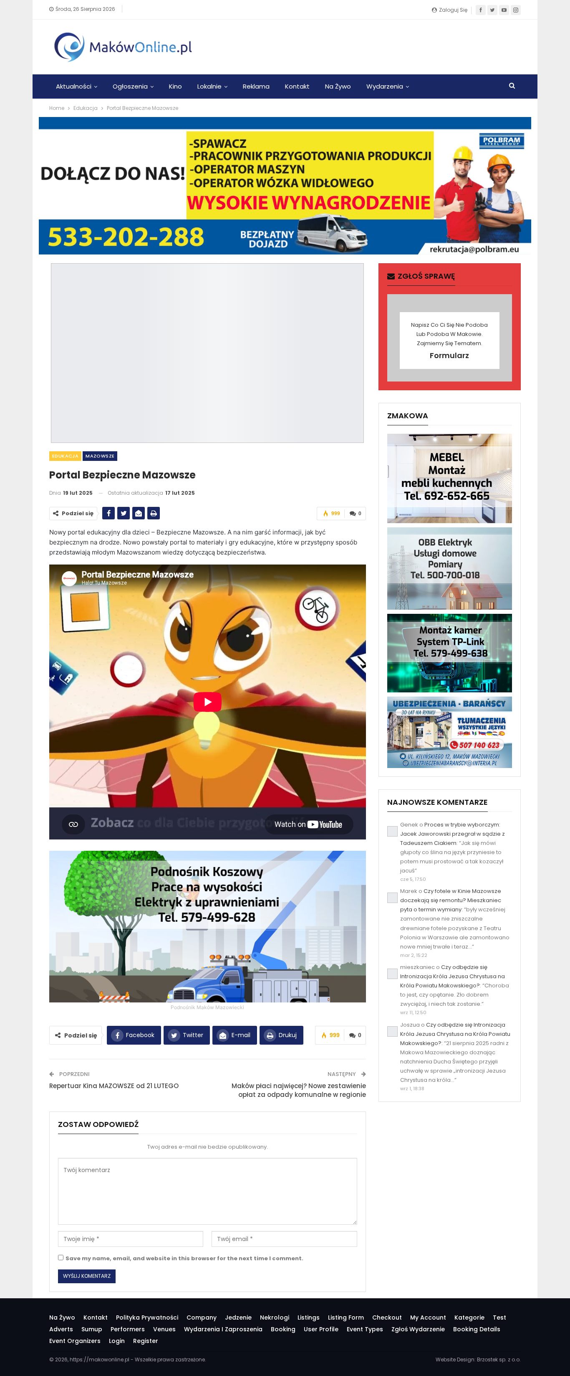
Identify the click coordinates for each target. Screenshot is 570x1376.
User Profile (321, 1329)
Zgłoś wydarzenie (418, 1329)
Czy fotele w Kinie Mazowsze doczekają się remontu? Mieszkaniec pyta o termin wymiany (450, 900)
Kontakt (297, 86)
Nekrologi (274, 1317)
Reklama (256, 86)
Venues (164, 1329)
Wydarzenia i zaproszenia (223, 1329)
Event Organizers (75, 1341)
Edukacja (65, 456)
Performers (128, 1329)
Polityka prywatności (147, 1317)
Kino (175, 86)
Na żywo (338, 86)
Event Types (365, 1329)
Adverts (61, 1329)
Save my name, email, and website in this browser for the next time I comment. (184, 1258)
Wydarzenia (384, 86)
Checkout (387, 1317)
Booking (283, 1329)
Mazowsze (100, 456)
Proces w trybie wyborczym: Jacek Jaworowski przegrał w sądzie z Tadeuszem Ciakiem (452, 834)
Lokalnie (209, 86)
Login (117, 1341)
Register (145, 1341)
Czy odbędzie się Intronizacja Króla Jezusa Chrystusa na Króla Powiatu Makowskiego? (452, 976)
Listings (309, 1317)
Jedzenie (238, 1317)
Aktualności (73, 86)
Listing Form (346, 1317)
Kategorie (469, 1317)
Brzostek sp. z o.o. (499, 1359)
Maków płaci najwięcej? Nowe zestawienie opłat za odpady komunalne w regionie (299, 1090)
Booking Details (476, 1329)
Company (202, 1317)
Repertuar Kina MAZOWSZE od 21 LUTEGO (114, 1085)
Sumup (91, 1329)
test (499, 1317)
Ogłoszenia (130, 86)
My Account (428, 1317)
